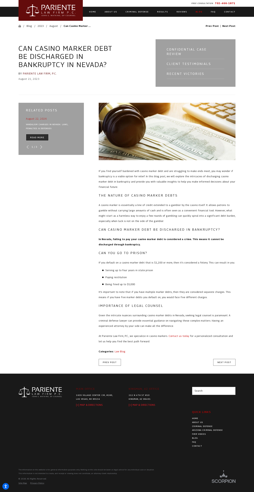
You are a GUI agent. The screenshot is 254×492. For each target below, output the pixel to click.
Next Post (224, 362)
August (53, 26)
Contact (197, 446)
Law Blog (120, 351)
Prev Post (110, 362)
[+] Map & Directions (89, 405)
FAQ (194, 442)
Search (199, 390)
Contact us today (179, 336)
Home (195, 418)
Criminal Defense (202, 426)
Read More (37, 137)
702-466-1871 (225, 3)
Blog (29, 26)
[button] (5, 486)
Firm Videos (199, 434)
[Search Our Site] (232, 391)
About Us (197, 422)
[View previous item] (27, 147)
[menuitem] (94, 11)
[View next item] (41, 147)
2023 (41, 26)
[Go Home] (21, 26)
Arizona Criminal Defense (207, 430)
